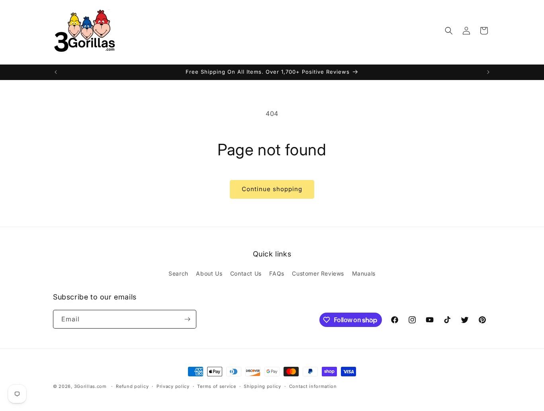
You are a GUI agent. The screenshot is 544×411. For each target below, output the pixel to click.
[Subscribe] (187, 319)
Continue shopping (272, 189)
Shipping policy (262, 386)
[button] (449, 30)
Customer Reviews (318, 273)
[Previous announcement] (56, 72)
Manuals (364, 273)
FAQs (276, 273)
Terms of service (216, 386)
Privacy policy (173, 386)
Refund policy (132, 386)
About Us (209, 273)
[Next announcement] (488, 72)
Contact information (313, 386)
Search (178, 273)
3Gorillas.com (90, 386)
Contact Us (246, 273)
